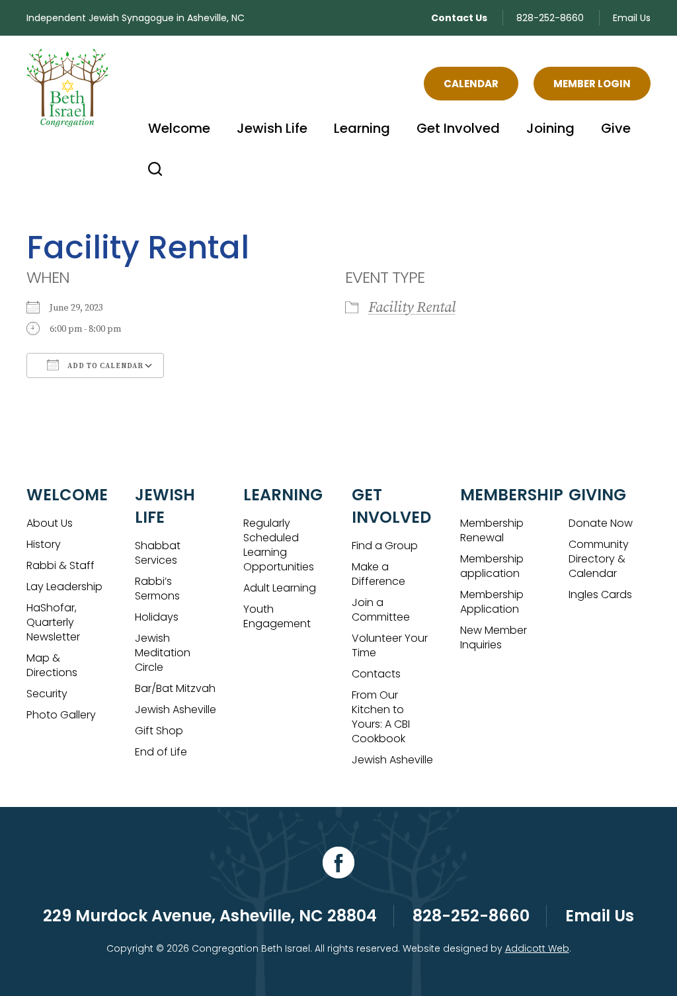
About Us (49, 523)
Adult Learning (279, 587)
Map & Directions (51, 665)
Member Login (592, 84)
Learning (362, 128)
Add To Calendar (104, 366)
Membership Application (492, 602)
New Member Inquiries (493, 637)
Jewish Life (272, 128)
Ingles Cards (600, 594)
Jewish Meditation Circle (162, 653)
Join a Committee (381, 610)
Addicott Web (537, 948)
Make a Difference (378, 574)
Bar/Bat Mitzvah (175, 688)
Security (46, 693)
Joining (550, 128)
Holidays (157, 617)
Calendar (471, 84)
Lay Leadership (64, 586)
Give (616, 128)
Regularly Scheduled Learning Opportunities (278, 545)
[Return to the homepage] (67, 88)
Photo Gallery (61, 714)
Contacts (376, 673)
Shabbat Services (157, 553)
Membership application (492, 566)
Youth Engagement (277, 616)
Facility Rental (412, 308)
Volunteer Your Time (390, 645)
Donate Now (601, 523)
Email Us (632, 17)
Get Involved (458, 128)
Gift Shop (159, 730)
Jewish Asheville (175, 709)
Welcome (179, 128)
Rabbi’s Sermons (157, 588)
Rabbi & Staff (60, 565)
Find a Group (385, 545)
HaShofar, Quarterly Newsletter (53, 622)
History (43, 544)
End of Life (161, 751)
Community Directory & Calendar (599, 559)
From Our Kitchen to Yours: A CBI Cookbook (381, 716)
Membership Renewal (492, 530)
